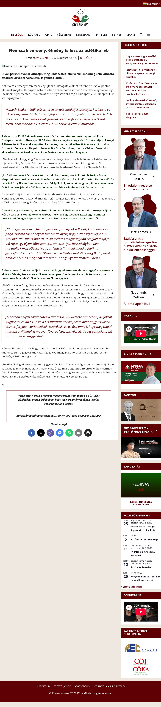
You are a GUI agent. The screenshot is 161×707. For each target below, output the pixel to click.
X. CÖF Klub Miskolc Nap (144, 539)
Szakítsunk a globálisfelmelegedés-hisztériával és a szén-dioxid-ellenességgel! (140, 244)
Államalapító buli (137, 304)
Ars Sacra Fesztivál (141, 567)
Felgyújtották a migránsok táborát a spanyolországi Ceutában (140, 73)
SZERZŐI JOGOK (62, 686)
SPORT (130, 34)
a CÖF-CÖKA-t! (141, 504)
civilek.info (42, 58)
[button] (141, 35)
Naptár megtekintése (131, 586)
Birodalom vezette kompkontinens (138, 187)
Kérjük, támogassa (141, 501)
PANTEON (130, 395)
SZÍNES (117, 34)
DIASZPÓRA (83, 34)
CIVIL (48, 34)
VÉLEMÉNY (64, 34)
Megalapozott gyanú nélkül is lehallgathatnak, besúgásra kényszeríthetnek (141, 60)
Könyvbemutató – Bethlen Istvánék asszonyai (145, 578)
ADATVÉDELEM (83, 686)
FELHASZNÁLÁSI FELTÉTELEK (109, 686)
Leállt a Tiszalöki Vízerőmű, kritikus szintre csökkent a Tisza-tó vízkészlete (141, 104)
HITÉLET (101, 34)
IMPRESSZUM (43, 686)
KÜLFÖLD (34, 34)
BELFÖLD (17, 34)
